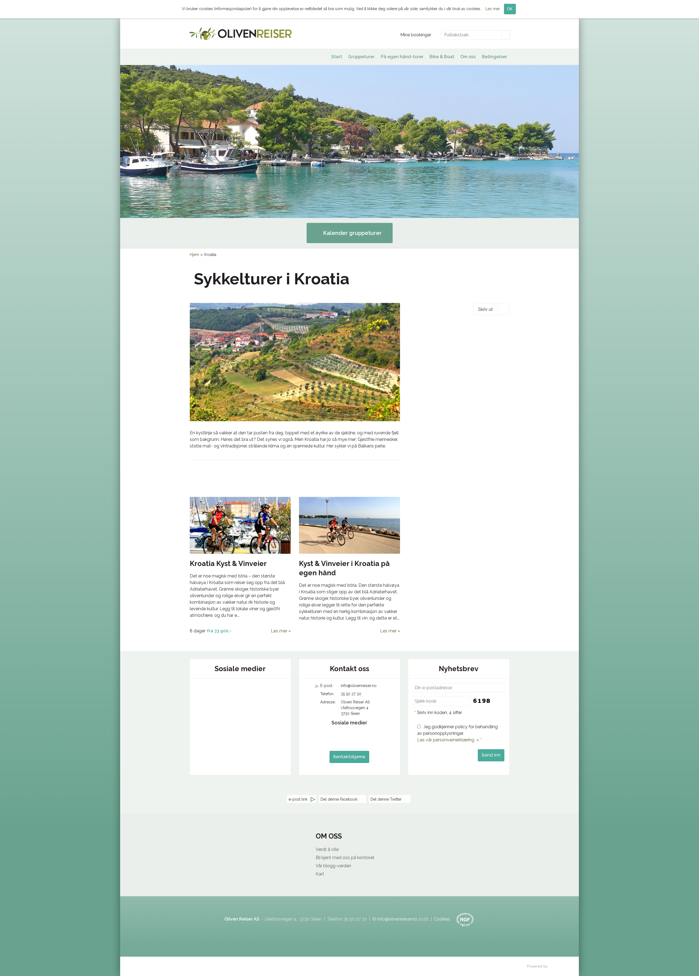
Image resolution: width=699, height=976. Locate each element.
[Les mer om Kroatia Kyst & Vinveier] (240, 525)
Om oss (468, 56)
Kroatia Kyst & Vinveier (228, 563)
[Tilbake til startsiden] (240, 33)
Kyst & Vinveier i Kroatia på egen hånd (344, 568)
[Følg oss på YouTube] (240, 690)
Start (336, 56)
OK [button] (510, 9)
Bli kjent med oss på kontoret (345, 857)
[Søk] (506, 35)
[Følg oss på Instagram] (251, 690)
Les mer (279, 630)
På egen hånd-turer (402, 56)
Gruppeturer (361, 56)
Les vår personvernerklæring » (448, 739)
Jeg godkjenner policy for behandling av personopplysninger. (457, 733)
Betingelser (494, 56)
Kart (320, 874)
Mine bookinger (415, 34)
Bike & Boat (442, 56)
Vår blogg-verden (333, 865)
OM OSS (329, 836)
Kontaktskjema (349, 756)
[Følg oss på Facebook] (229, 690)
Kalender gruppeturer (352, 233)
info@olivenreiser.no (359, 685)
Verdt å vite (327, 849)
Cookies (442, 919)
